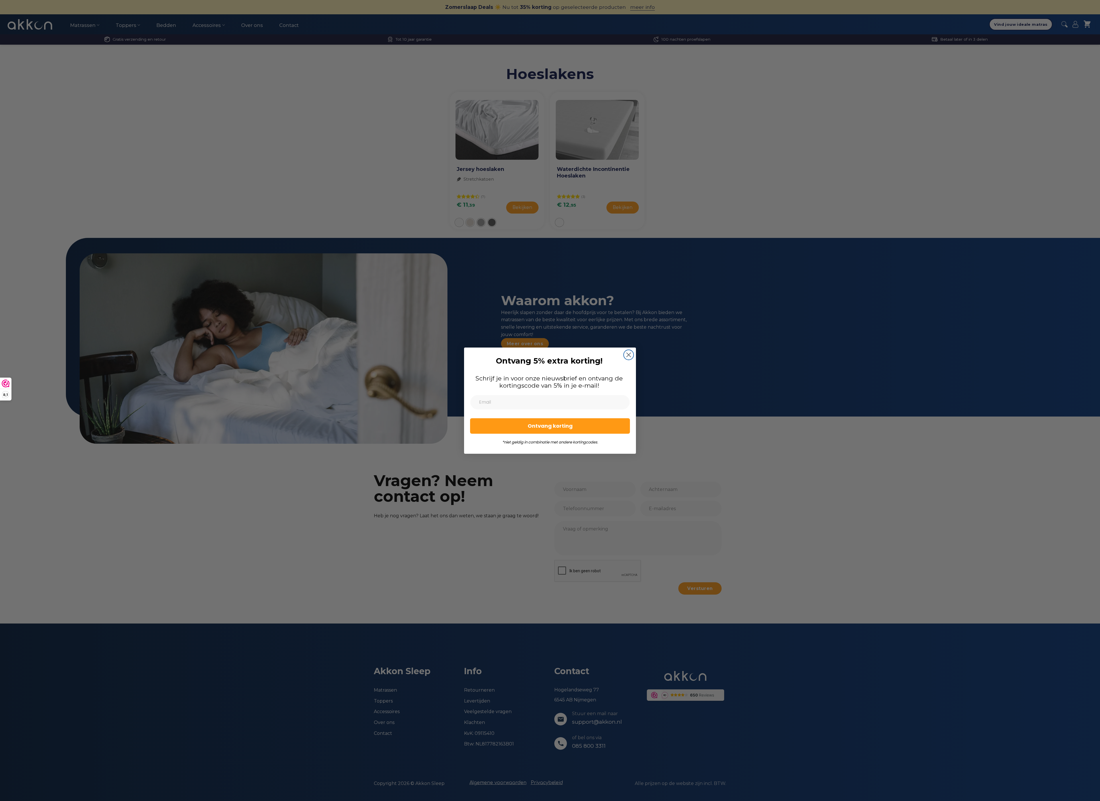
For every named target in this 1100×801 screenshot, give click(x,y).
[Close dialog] (629, 355)
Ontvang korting (550, 425)
